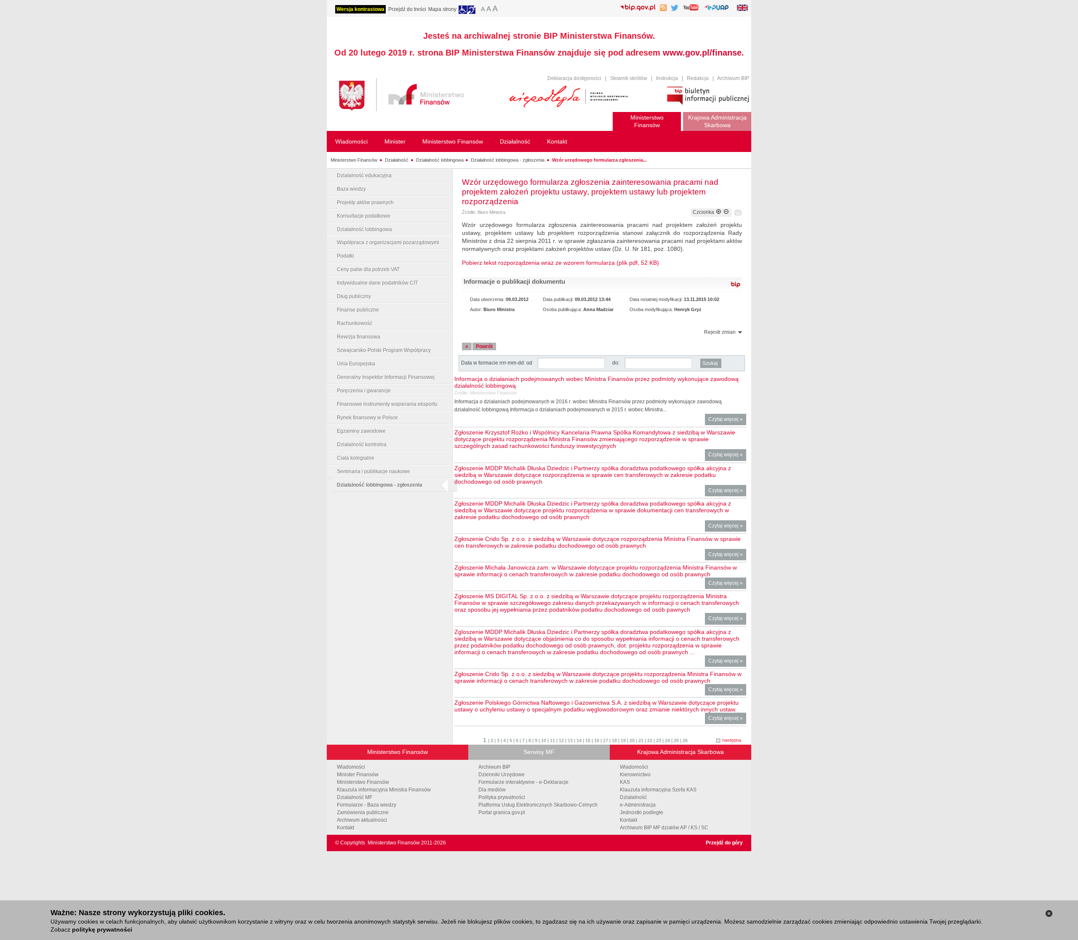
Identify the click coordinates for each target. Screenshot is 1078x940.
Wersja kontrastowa (360, 9)
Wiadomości (351, 767)
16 (596, 740)
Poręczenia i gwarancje (364, 391)
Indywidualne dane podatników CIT (377, 283)
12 (561, 740)
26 (685, 740)
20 (632, 740)
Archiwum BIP (733, 78)
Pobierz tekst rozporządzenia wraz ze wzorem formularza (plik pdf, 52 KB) (560, 262)
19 (623, 740)
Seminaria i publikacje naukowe (373, 471)
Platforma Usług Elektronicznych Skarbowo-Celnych (538, 805)
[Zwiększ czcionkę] (718, 212)
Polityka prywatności (501, 797)
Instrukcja (667, 78)
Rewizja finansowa (358, 337)
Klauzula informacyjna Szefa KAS (658, 790)
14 (579, 740)
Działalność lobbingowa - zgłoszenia (507, 159)
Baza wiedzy (351, 189)
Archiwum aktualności (362, 820)
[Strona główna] (419, 96)
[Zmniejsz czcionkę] (726, 212)
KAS (625, 782)
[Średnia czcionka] (489, 10)
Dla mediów (492, 790)
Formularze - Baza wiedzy (366, 805)
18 (614, 740)
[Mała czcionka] (482, 10)
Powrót (484, 346)
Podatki (345, 256)
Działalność (396, 159)
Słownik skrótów (628, 78)
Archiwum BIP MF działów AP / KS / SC (664, 828)
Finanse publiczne (358, 310)
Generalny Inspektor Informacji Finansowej (386, 377)
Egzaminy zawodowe (361, 431)
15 (587, 740)
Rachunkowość (354, 323)
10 (543, 740)
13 (570, 740)
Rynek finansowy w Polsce (367, 418)
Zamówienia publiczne (363, 812)
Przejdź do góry (724, 843)
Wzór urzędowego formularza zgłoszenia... (599, 159)
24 (667, 740)
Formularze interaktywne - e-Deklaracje (523, 782)
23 (658, 740)
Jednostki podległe (641, 812)
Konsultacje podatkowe (363, 216)
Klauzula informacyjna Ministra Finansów (384, 790)
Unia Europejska (356, 364)
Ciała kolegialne (355, 458)
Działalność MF (354, 797)
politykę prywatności (102, 929)
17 (605, 740)
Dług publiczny (354, 296)
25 (676, 740)
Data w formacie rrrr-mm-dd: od (497, 363)
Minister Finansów (358, 775)
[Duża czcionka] (496, 10)
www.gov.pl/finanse (702, 52)
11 (552, 740)
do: (616, 363)
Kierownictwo (635, 775)
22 (649, 740)
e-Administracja (638, 805)
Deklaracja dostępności (574, 78)
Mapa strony (442, 9)
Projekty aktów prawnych (365, 202)
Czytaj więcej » (727, 420)
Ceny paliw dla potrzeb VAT (368, 269)
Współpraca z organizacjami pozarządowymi (388, 242)
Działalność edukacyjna (364, 175)
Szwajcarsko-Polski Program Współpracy (384, 350)
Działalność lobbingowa (440, 159)
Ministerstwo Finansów (354, 159)
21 (640, 740)
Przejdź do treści (407, 9)
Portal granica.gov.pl (501, 812)
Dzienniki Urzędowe (501, 775)
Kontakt (345, 828)
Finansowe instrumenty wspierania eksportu (387, 404)
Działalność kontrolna (362, 444)
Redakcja (698, 78)
